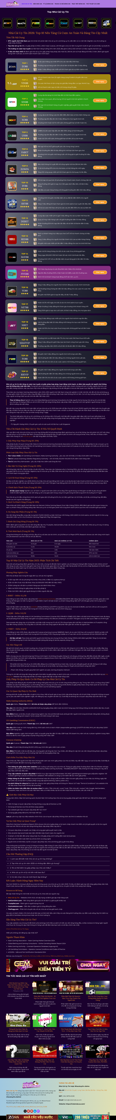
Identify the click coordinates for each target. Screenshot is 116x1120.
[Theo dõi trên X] (25, 1111)
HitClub (33, 956)
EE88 (45, 1107)
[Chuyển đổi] (8, 859)
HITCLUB (12, 1107)
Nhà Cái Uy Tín (13, 898)
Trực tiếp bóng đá (78, 4)
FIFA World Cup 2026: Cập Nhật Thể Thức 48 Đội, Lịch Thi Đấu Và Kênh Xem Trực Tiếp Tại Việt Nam (18, 986)
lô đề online (25, 1107)
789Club (54, 956)
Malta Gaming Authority (46, 599)
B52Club (60, 956)
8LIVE (27, 956)
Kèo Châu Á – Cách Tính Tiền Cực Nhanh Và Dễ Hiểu (45, 1030)
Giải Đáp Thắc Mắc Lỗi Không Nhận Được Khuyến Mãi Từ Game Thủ (18, 1062)
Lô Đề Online (45, 956)
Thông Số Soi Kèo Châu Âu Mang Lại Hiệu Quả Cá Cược (18, 1030)
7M (23, 956)
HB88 (66, 956)
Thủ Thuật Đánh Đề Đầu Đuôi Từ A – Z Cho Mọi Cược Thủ (71, 1030)
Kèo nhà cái (37, 4)
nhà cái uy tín (28, 436)
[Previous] (10, 966)
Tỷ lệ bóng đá (48, 4)
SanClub (72, 956)
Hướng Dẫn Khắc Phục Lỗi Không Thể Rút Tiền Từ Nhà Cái (44, 1062)
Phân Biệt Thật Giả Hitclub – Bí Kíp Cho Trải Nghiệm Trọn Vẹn (45, 997)
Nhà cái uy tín (27, 4)
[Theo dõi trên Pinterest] (28, 1111)
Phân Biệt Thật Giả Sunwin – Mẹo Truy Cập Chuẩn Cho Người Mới (71, 998)
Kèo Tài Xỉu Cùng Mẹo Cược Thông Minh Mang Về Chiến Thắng (98, 998)
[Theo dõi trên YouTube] (31, 1111)
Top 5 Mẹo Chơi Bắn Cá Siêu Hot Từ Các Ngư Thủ (98, 1030)
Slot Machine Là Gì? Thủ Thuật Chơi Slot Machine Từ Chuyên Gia (71, 1062)
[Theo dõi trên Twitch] (38, 1111)
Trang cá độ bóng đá (62, 4)
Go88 (38, 956)
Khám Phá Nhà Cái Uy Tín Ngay (17, 929)
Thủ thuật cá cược (93, 4)
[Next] (105, 966)
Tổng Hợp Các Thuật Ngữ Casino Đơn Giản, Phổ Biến (97, 1061)
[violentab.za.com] (12, 4)
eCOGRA (34, 607)
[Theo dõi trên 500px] (34, 1111)
